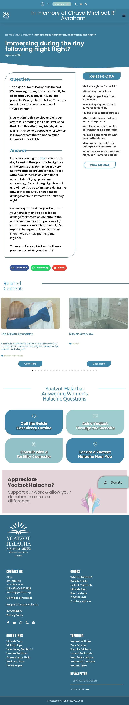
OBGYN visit (78, 597)
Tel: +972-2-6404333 (18, 588)
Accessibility (14, 611)
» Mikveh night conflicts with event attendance (100, 136)
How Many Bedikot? (19, 649)
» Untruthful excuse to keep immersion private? (99, 119)
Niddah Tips (14, 645)
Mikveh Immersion (13, 355)
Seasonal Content (82, 661)
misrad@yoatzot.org (18, 592)
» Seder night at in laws (97, 91)
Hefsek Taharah (81, 585)
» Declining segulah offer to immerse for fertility (99, 106)
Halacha (33, 604)
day (42, 158)
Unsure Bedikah (16, 653)
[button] (19, 268)
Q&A (17, 34)
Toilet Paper (14, 665)
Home (8, 34)
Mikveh (27, 34)
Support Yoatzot (17, 604)
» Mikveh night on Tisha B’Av (100, 86)
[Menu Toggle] (124, 15)
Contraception (80, 601)
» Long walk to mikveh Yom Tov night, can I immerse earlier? (101, 153)
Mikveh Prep (78, 589)
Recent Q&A (78, 665)
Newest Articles (80, 641)
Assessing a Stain (18, 657)
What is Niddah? (81, 577)
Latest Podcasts (81, 653)
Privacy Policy (14, 615)
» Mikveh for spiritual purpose (101, 113)
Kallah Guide (79, 581)
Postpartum (78, 593)
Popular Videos (80, 649)
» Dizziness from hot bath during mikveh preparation (99, 145)
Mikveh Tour (14, 641)
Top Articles (78, 645)
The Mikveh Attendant (17, 334)
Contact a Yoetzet (19, 598)
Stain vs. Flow (15, 661)
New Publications (82, 657)
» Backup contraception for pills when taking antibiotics (100, 128)
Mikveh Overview (81, 334)
